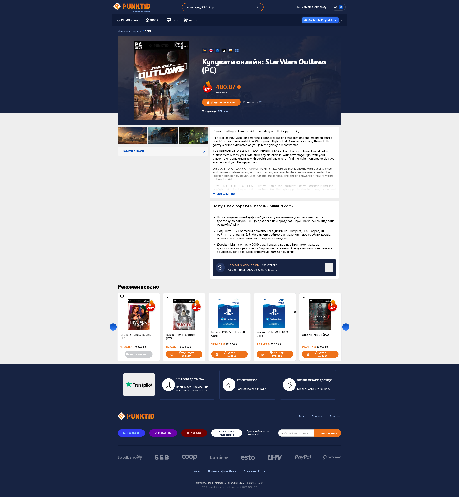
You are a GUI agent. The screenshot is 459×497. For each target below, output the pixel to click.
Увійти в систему (314, 7)
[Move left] (113, 327)
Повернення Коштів (254, 471)
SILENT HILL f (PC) (315, 334)
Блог (301, 416)
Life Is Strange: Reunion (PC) (136, 336)
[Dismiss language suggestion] (341, 20)
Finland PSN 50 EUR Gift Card (228, 334)
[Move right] (345, 327)
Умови (197, 471)
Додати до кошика (223, 102)
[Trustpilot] (329, 267)
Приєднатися (328, 432)
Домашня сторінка (129, 31)
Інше (191, 20)
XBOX (154, 20)
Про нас (317, 416)
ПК (173, 20)
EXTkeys (223, 111)
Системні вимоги (132, 150)
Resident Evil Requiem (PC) (180, 336)
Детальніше (225, 193)
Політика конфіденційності (222, 471)
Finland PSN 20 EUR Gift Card (273, 334)
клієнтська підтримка (226, 433)
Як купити (335, 416)
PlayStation (129, 20)
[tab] (128, 20)
